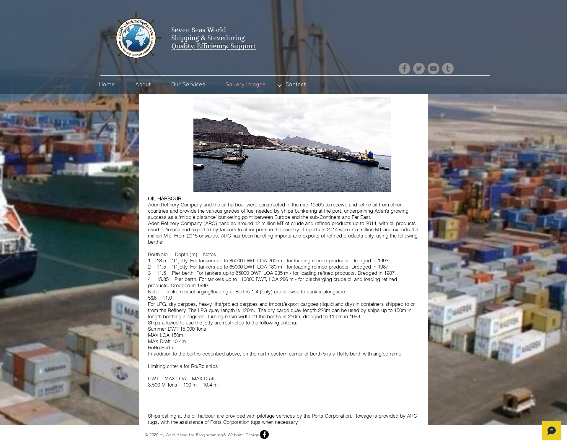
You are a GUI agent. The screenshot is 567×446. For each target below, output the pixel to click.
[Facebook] (404, 68)
